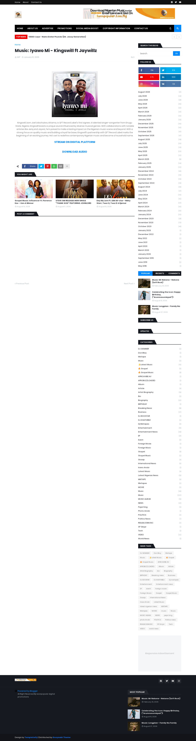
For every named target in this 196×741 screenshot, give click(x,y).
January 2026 (159, 119)
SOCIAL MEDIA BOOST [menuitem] (87, 28)
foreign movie (159, 443)
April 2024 (159, 202)
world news (159, 538)
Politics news (159, 518)
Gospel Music (159, 455)
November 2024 (159, 175)
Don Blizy (159, 352)
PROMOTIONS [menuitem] (65, 28)
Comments (174, 273)
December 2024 (159, 171)
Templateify (31, 737)
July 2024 (159, 190)
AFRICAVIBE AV (159, 376)
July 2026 (159, 96)
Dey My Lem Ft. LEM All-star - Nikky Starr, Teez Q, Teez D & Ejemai (113, 202)
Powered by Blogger (28, 691)
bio (159, 396)
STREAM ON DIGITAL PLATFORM (74, 142)
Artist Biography (159, 392)
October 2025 (159, 131)
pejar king (159, 507)
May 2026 (159, 103)
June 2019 (159, 262)
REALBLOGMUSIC (159, 522)
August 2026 (159, 92)
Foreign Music (159, 447)
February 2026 (159, 115)
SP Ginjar (159, 526)
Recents (160, 273)
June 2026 (159, 99)
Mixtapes (159, 483)
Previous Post (22, 283)
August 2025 (159, 139)
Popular (145, 273)
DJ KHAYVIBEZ (159, 420)
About (26, 2)
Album (159, 384)
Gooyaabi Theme (61, 737)
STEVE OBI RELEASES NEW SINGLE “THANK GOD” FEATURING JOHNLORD (73, 202)
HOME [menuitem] (20, 28)
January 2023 (159, 230)
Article (159, 388)
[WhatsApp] (54, 166)
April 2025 (159, 155)
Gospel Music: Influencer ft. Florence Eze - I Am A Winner (33, 202)
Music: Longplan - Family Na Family (166, 307)
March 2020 (159, 250)
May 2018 (159, 266)
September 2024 (159, 183)
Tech (159, 530)
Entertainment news (159, 431)
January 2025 (159, 167)
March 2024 (159, 206)
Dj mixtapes (159, 424)
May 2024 (159, 198)
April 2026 (159, 107)
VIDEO (159, 534)
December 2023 (159, 218)
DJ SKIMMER (159, 348)
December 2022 (159, 234)
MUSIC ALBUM (159, 499)
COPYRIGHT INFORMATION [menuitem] (116, 28)
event (159, 439)
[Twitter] (41, 166)
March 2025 (159, 159)
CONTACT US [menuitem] (141, 28)
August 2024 (159, 186)
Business (159, 412)
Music (159, 360)
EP (159, 435)
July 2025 (159, 143)
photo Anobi (159, 511)
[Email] (60, 166)
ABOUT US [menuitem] (32, 28)
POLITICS (159, 515)
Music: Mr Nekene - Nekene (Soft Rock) (165, 281)
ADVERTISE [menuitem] (47, 28)
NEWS (159, 503)
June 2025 (159, 147)
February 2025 (159, 163)
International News (159, 463)
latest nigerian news (159, 475)
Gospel (159, 451)
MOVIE (159, 487)
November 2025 (159, 127)
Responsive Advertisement (159, 653)
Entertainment (159, 428)
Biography (159, 400)
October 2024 (159, 179)
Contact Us (36, 2)
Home (17, 2)
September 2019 (159, 258)
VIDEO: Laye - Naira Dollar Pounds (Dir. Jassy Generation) (57, 36)
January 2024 (159, 214)
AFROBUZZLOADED (159, 380)
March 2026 (159, 111)
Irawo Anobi (159, 467)
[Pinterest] (48, 166)
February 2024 (159, 210)
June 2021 (159, 242)
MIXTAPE (159, 479)
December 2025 (159, 123)
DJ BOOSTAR (159, 416)
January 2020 (159, 254)
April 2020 (159, 246)
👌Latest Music (159, 364)
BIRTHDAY (159, 404)
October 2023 (159, 226)
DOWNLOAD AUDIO (74, 152)
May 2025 (159, 151)
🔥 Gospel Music (159, 372)
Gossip (159, 459)
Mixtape (159, 356)
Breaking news (159, 408)
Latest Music (159, 471)
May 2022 (159, 238)
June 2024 (159, 194)
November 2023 (159, 222)
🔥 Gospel (159, 368)
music (159, 491)
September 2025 (159, 135)
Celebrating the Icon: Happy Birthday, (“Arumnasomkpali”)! (166, 295)
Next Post (128, 283)
